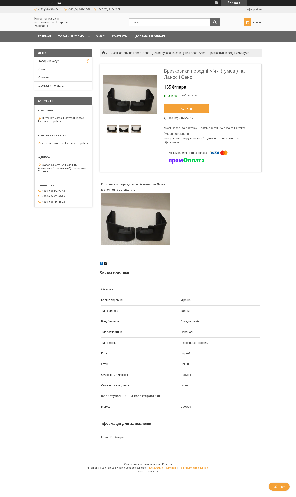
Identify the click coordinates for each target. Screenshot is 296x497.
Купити (186, 108)
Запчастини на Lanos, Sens (131, 53)
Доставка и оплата (150, 36)
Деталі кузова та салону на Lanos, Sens (179, 53)
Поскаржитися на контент (162, 467)
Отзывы (43, 77)
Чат (282, 486)
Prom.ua (167, 464)
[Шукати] (215, 22)
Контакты (120, 36)
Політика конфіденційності (194, 467)
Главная (44, 36)
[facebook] (101, 264)
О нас (100, 36)
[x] (105, 264)
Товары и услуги (71, 36)
